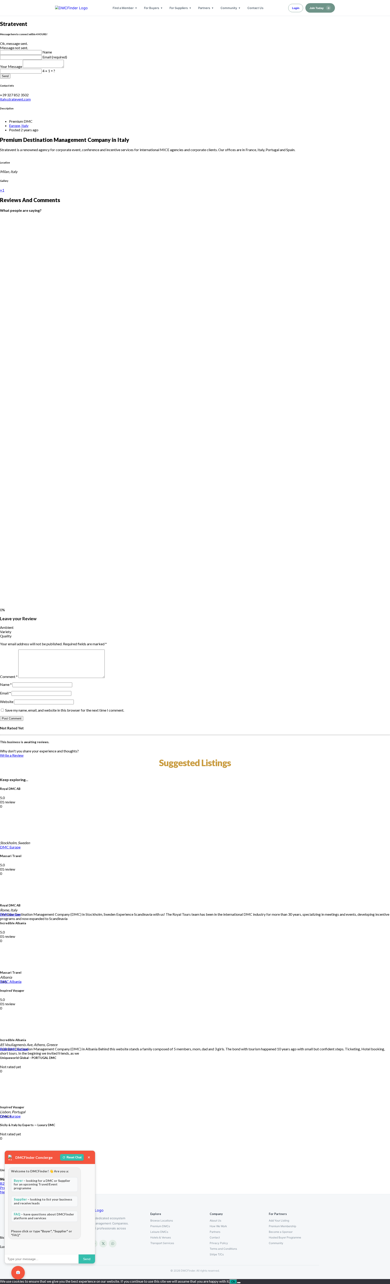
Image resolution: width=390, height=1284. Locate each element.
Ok (233, 1281)
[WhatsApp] (112, 1243)
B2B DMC (8, 1049)
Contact (215, 1237)
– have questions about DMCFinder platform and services (44, 1216)
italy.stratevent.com (15, 99)
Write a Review (11, 755)
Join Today (319, 8)
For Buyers (151, 8)
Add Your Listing (279, 1220)
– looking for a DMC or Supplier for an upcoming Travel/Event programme (42, 1184)
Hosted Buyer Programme (285, 1237)
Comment (9, 676)
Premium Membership (282, 1226)
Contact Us (255, 8)
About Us (215, 1220)
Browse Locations (161, 1220)
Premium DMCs (160, 1226)
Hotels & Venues (160, 1237)
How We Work (218, 1226)
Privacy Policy (219, 1243)
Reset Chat (74, 1157)
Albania (15, 981)
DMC (4, 847)
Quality (6, 636)
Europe (15, 847)
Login (295, 8)
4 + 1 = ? (48, 71)
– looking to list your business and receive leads (43, 1201)
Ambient (7, 627)
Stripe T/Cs (217, 1254)
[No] (239, 1282)
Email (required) (54, 57)
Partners (204, 8)
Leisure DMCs (159, 1231)
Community (229, 8)
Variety (5, 631)
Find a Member (123, 8)
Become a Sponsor (280, 1231)
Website (6, 701)
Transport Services (162, 1243)
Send (5, 76)
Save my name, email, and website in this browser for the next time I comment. (64, 710)
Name (47, 52)
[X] (103, 1243)
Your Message (11, 66)
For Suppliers (178, 8)
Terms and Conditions (223, 1248)
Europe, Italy (18, 125)
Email (5, 693)
